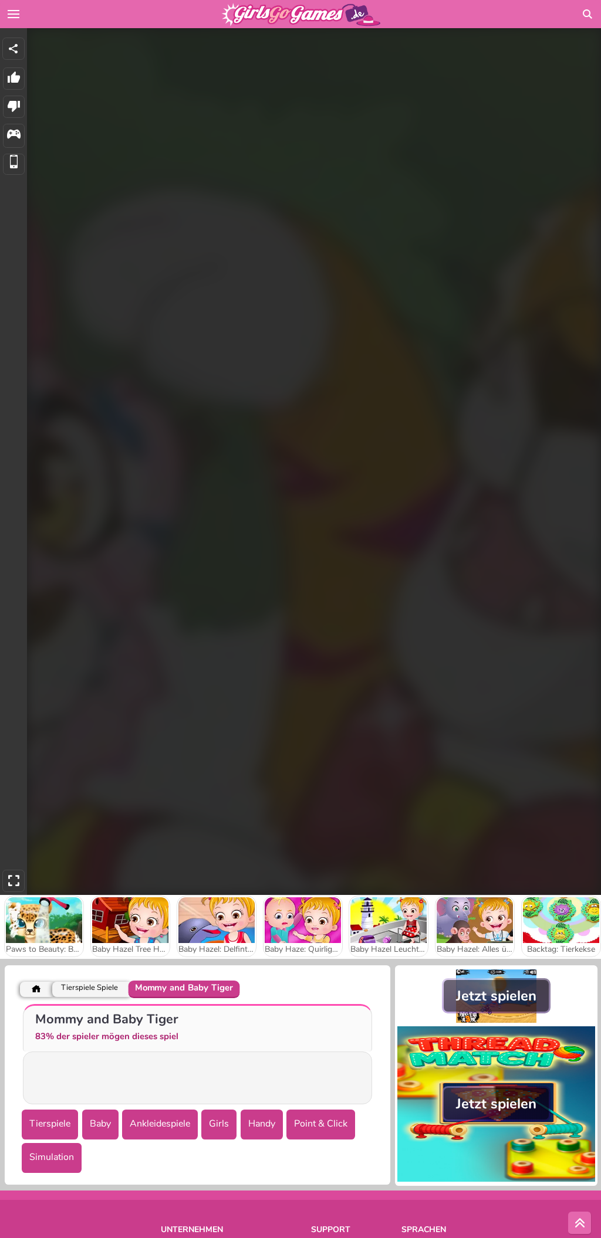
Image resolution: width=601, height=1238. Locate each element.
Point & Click (320, 1123)
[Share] (13, 49)
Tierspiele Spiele (89, 988)
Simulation (51, 1157)
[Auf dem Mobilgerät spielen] (14, 164)
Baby (100, 1123)
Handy (261, 1123)
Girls (219, 1123)
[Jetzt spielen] (496, 1019)
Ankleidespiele (160, 1123)
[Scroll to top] (580, 1223)
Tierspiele (49, 1123)
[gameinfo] (14, 136)
